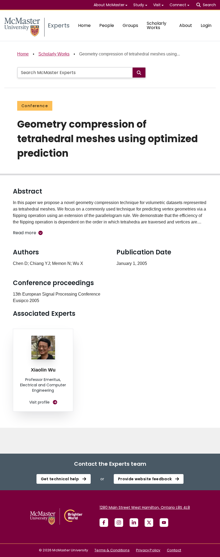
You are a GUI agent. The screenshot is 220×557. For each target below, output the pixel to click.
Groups (130, 25)
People (106, 25)
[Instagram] (119, 522)
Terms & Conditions (112, 550)
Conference (34, 105)
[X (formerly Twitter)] (149, 522)
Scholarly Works (156, 25)
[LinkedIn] (134, 522)
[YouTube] (164, 522)
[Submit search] (139, 73)
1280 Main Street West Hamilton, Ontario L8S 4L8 (145, 507)
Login (206, 25)
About (185, 25)
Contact (174, 550)
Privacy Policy (148, 550)
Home (84, 25)
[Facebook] (104, 522)
